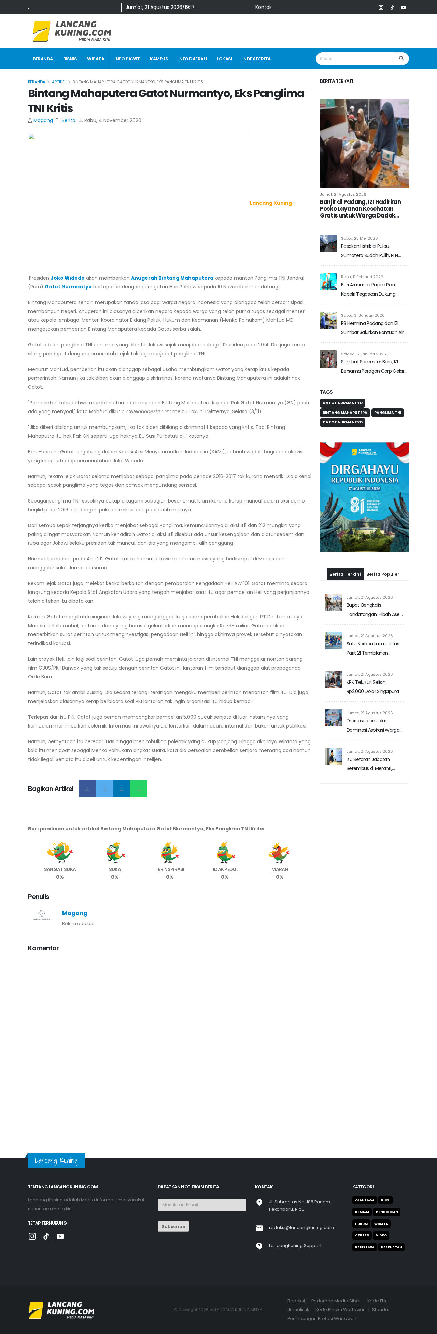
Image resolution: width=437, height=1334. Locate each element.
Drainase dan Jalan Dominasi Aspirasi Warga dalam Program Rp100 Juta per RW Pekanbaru (373, 683)
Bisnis (70, 59)
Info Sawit (127, 59)
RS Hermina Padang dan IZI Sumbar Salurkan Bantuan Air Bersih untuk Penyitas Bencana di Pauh (374, 328)
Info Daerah (192, 59)
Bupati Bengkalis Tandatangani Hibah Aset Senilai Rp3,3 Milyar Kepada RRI (375, 568)
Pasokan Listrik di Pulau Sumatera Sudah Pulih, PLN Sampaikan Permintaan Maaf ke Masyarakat (373, 251)
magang (43, 120)
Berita (68, 120)
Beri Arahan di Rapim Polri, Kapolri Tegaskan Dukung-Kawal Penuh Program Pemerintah (369, 290)
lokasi (224, 59)
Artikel (59, 82)
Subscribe (173, 1226)
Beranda (43, 59)
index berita (256, 59)
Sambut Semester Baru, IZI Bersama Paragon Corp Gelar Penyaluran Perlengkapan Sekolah (372, 367)
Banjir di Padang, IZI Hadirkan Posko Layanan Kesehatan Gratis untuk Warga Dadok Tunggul (360, 208)
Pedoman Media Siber (336, 1301)
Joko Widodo (68, 277)
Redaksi (296, 1301)
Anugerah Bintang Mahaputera (172, 277)
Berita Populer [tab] (382, 532)
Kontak (263, 7)
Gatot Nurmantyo (68, 286)
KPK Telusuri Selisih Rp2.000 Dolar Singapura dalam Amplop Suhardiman (373, 645)
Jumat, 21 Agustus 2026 (343, 194)
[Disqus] (170, 1043)
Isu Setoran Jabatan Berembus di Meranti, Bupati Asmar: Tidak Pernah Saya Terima (369, 722)
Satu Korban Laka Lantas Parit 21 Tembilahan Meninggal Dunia (373, 606)
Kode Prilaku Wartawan (340, 1310)
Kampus (159, 59)
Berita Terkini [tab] (345, 532)
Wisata (95, 59)
